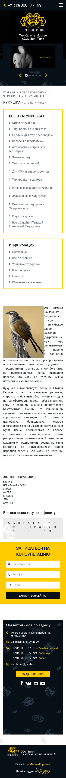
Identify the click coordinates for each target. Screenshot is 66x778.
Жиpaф (7, 489)
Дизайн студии (25, 771)
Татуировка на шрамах (27, 179)
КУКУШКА (35, 96)
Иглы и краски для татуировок (32, 187)
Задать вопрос (33, 674)
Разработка (33, 764)
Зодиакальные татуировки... (30, 196)
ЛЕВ (5, 499)
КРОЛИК (8, 496)
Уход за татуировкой (25, 163)
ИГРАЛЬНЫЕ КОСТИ (14, 485)
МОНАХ (7, 482)
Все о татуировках (33, 92)
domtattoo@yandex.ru (23, 664)
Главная (9, 92)
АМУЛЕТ (8, 503)
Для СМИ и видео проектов (30, 171)
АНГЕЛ (7, 492)
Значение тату (13, 96)
